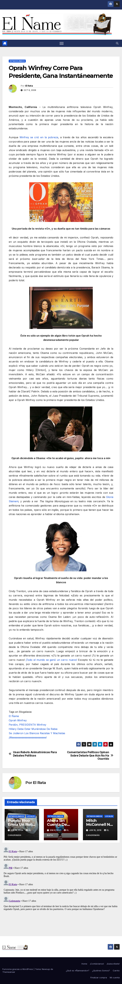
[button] (117, 43)
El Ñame (14, 716)
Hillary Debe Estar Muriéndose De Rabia (33, 729)
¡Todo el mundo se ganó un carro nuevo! (51, 659)
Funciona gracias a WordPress (18, 969)
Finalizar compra (98, 977)
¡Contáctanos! (97, 963)
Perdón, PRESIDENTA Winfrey (27, 724)
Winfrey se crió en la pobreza (39, 137)
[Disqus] (61, 885)
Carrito (116, 970)
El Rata (29, 85)
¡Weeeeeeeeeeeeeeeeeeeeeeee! (28, 737)
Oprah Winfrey (18, 720)
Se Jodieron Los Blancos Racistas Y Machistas (37, 733)
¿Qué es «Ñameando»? (77, 970)
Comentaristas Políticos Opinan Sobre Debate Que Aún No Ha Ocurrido (88, 755)
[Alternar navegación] (61, 43)
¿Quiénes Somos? (101, 970)
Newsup (46, 969)
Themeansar (8, 972)
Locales (31, 816)
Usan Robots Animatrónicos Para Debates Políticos (35, 754)
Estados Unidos (17, 61)
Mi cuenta (115, 977)
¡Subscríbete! (113, 963)
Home (84, 963)
